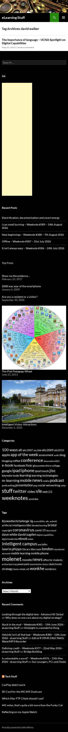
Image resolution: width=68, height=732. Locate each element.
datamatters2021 (52, 461)
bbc (28, 525)
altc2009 (47, 450)
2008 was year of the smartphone (21, 286)
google (7, 471)
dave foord (51, 530)
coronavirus (23, 529)
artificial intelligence (14, 525)
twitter (20, 491)
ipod (40, 544)
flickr (29, 465)
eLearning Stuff (13, 17)
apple (6, 455)
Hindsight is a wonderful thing (41, 627)
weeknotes (15, 497)
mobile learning (20, 553)
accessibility (39, 521)
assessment (46, 455)
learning (25, 475)
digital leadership (10, 539)
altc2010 (59, 450)
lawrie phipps (12, 549)
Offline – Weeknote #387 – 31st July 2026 (26, 241)
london (47, 549)
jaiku (44, 544)
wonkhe (37, 568)
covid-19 (40, 530)
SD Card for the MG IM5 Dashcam (22, 691)
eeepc (30, 539)
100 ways (10, 450)
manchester (59, 549)
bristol (52, 525)
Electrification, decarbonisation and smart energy (31, 217)
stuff (7, 490)
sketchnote (55, 564)
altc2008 (37, 450)
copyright (7, 530)
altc (47, 521)
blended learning (39, 525)
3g (31, 521)
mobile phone (40, 553)
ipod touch (42, 471)
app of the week (24, 454)
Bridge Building (33, 651)
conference (32, 460)
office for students (53, 559)
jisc (52, 470)
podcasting (8, 485)
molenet (12, 558)
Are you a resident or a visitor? (20, 296)
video (31, 491)
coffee (16, 460)
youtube (33, 498)
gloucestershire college (46, 465)
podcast (57, 480)
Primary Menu (63, 17)
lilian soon (36, 549)
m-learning (10, 480)
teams (16, 569)
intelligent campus (19, 543)
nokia (46, 480)
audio (56, 455)
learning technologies (45, 475)
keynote (7, 475)
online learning (9, 564)
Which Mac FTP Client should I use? (23, 698)
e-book (7, 465)
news (37, 480)
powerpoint (23, 564)
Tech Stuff (11, 676)
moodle (27, 559)
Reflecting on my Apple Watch (19, 712)
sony (63, 485)
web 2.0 (47, 491)
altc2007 (27, 450)
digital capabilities (45, 535)
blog (62, 455)
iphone (27, 470)
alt (20, 450)
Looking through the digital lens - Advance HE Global (32, 614)
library (26, 549)
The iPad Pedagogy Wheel (17, 371)
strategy (7, 569)
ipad (16, 470)
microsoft (6, 553)
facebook (19, 465)
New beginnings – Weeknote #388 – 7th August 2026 (33, 234)
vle (39, 491)
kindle (16, 475)
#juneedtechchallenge (15, 521)
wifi (27, 569)
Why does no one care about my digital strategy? (33, 617)
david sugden (27, 534)
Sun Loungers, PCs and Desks (49, 661)
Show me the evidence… (16, 275)
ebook (22, 539)
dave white (9, 534)
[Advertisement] (17, 139)
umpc (23, 569)
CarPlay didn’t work (13, 684)
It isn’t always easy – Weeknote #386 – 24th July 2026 (33, 248)
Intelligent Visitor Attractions (19, 424)
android (53, 521)
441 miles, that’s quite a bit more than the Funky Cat (32, 705)
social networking (49, 485)
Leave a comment (25, 47)
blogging (7, 460)
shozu (45, 564)
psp (35, 485)
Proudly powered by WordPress (17, 727)
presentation (24, 485)
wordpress (50, 569)
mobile (26, 480)
